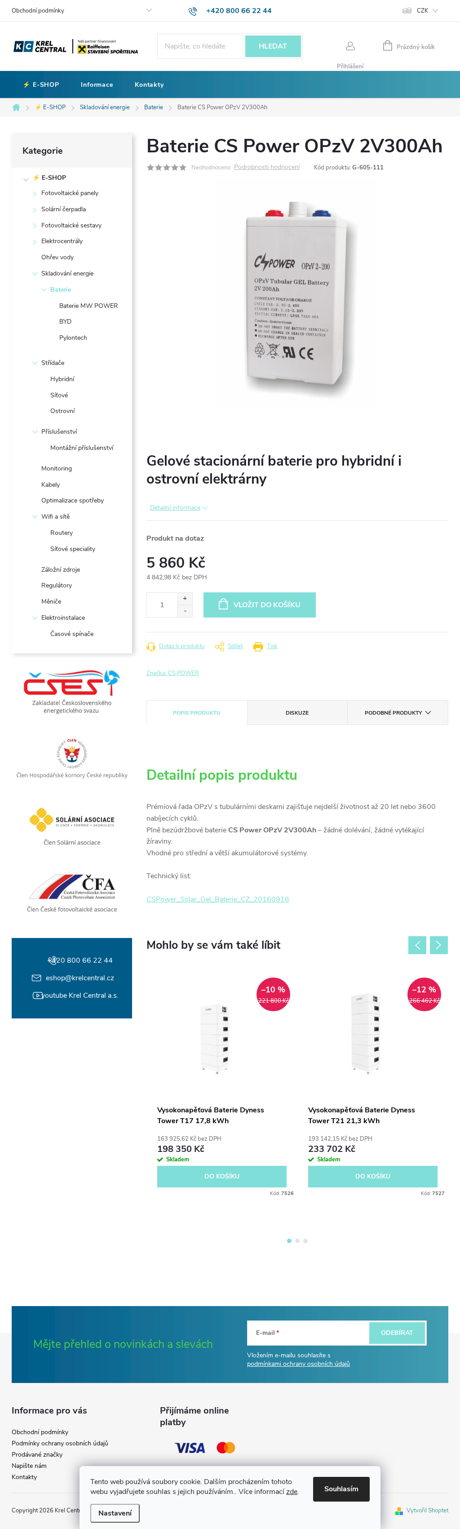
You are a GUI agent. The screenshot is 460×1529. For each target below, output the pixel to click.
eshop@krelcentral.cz (80, 978)
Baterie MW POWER (88, 306)
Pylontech (73, 337)
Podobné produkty (393, 712)
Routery (61, 533)
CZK (422, 11)
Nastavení (115, 1513)
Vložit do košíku (267, 605)
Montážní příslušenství (81, 448)
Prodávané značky (37, 1454)
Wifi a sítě (55, 516)
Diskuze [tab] (297, 712)
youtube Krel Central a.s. (80, 995)
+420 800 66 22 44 (80, 960)
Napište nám (29, 1466)
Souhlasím (341, 1489)
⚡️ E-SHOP (49, 177)
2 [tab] (297, 1241)
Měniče (51, 601)
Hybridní (62, 379)
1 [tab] (289, 1241)
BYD (65, 321)
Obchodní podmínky (38, 11)
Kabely (50, 484)
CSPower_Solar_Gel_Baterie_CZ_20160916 (217, 899)
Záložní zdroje (60, 569)
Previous (417, 945)
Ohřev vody (57, 257)
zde (291, 1492)
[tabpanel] (221, 1084)
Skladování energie (67, 273)
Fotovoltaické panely (69, 193)
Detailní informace (175, 507)
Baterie (60, 289)
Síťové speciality (72, 549)
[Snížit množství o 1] (184, 611)
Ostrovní (62, 411)
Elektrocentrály (62, 241)
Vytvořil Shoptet (427, 1511)
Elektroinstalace (63, 617)
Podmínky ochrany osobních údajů (60, 1443)
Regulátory (56, 585)
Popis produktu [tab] (197, 712)
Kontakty (24, 1477)
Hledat (273, 46)
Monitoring (56, 468)
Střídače (52, 363)
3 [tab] (305, 1241)
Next (439, 945)
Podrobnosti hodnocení (267, 167)
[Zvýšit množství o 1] (184, 599)
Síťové (59, 395)
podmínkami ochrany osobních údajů (298, 1364)
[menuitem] (41, 85)
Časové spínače (71, 634)
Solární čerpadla (63, 209)
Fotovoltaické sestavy (71, 225)
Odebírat (397, 1333)
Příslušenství (59, 431)
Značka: (172, 673)
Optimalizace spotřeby (72, 500)
